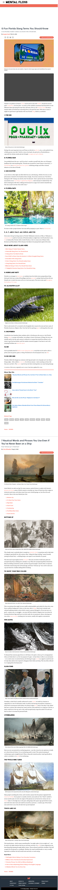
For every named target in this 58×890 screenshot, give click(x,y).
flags (35, 608)
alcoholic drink (33, 552)
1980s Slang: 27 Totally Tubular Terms (15, 249)
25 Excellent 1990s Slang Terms (13, 258)
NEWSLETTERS (31, 881)
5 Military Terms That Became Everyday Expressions (19, 859)
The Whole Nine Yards (13, 511)
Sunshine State (41, 107)
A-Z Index (12, 885)
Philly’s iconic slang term (25, 350)
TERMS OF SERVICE (22, 883)
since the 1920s (20, 343)
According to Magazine (23, 181)
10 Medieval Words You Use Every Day (15, 867)
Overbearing (10, 508)
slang (33, 111)
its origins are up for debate (35, 154)
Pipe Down (10, 503)
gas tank (33, 278)
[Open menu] (4, 2)
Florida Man (7, 165)
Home (5, 429)
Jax (5, 240)
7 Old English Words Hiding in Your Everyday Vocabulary (20, 857)
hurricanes (20, 276)
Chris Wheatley (7, 449)
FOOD (27, 419)
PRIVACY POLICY (45, 881)
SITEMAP (43, 883)
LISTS (38, 419)
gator (38, 328)
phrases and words (9, 490)
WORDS (43, 419)
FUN (22, 419)
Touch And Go (11, 513)
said (18, 756)
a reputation (10, 105)
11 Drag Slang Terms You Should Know (15, 263)
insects (19, 364)
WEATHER (12, 419)
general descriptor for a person (21, 165)
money (34, 701)
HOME (6, 423)
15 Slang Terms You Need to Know (14, 254)
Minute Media (26, 888)
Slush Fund (10, 505)
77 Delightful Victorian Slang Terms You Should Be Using (20, 268)
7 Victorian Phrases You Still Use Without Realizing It (19, 862)
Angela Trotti (6, 34)
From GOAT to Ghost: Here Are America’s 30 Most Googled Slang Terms (24, 256)
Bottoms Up (10, 497)
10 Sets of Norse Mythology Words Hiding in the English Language (23, 864)
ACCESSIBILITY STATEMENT (34, 883)
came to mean (13, 616)
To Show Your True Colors (14, 500)
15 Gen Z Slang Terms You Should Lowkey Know (17, 261)
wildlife (39, 103)
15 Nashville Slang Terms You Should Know (16, 251)
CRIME (16, 419)
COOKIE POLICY (13, 883)
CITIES (48, 419)
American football (9, 797)
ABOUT (11, 881)
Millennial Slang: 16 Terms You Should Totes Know (18, 266)
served (37, 659)
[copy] (13, 37)
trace (36, 705)
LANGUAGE (32, 419)
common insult (8, 238)
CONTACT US (21, 881)
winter (9, 337)
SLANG (6, 419)
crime (22, 103)
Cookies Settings (21, 885)
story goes (26, 559)
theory (6, 801)
